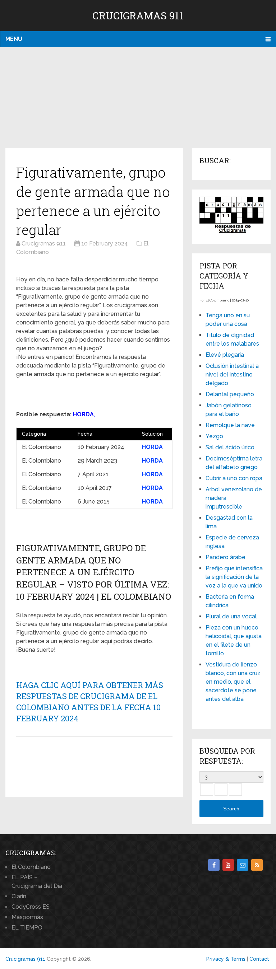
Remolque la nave (230, 425)
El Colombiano (31, 866)
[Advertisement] (137, 98)
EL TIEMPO (27, 927)
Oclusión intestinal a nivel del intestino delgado (232, 374)
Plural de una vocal (231, 616)
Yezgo (214, 436)
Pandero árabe (225, 557)
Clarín (19, 896)
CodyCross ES (31, 906)
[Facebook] (214, 865)
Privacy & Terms (225, 959)
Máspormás (27, 917)
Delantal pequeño (230, 394)
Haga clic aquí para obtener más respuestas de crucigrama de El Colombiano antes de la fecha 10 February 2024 (89, 701)
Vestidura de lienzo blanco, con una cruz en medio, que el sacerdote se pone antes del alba (233, 681)
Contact (259, 959)
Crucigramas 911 (137, 15)
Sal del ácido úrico (230, 447)
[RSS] (257, 865)
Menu (13, 39)
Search (231, 808)
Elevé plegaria (225, 354)
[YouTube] (228, 865)
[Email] (242, 865)
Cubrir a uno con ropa (234, 478)
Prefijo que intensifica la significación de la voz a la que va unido (234, 577)
